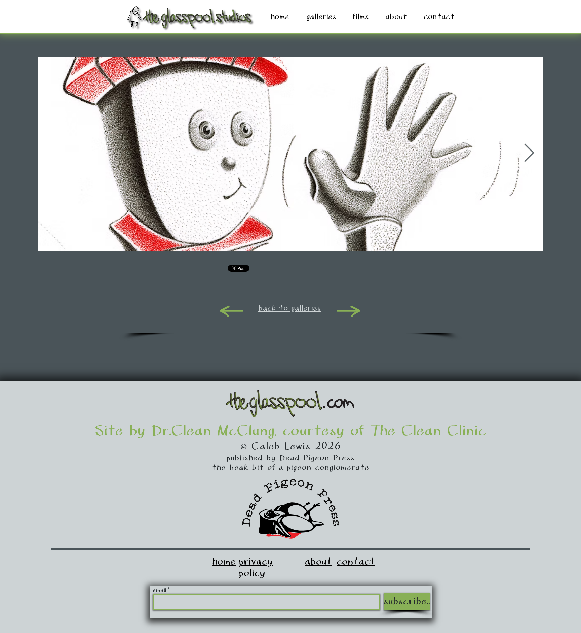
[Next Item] (529, 153)
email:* (161, 590)
